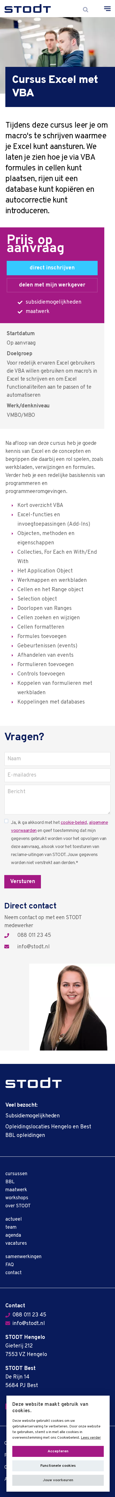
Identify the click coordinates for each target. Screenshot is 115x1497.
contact (13, 1273)
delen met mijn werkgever (52, 285)
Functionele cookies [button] (58, 1466)
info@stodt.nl (33, 947)
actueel (13, 1219)
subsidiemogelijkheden (54, 302)
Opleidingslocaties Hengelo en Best (48, 1127)
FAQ (9, 1265)
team (11, 1227)
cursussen (16, 1174)
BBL (10, 1182)
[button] (58, 1480)
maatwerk (37, 311)
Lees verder (91, 1437)
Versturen (22, 881)
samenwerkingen (23, 1257)
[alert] (58, 1444)
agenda (13, 1235)
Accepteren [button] (58, 1451)
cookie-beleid (74, 823)
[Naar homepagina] (27, 9)
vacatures (16, 1243)
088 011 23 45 (34, 936)
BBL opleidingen (25, 1135)
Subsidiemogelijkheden (32, 1116)
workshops (16, 1198)
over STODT (18, 1206)
